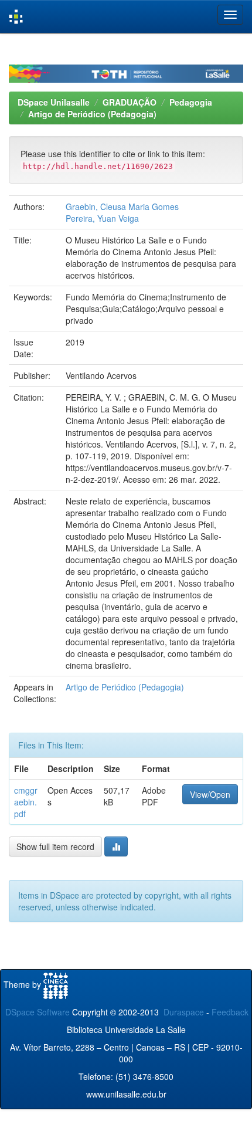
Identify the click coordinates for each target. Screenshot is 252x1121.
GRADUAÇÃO (129, 102)
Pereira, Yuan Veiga (102, 218)
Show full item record (55, 846)
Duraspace (184, 1012)
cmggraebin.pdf (26, 801)
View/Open (210, 794)
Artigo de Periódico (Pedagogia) (92, 114)
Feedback (230, 1012)
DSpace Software (37, 1012)
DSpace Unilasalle (54, 102)
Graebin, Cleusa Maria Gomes (122, 206)
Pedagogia (190, 102)
